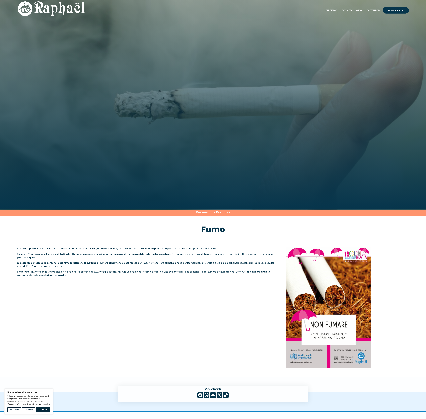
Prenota (365, 5)
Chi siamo (331, 10)
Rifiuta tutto (28, 410)
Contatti (381, 5)
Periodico (391, 5)
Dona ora (395, 10)
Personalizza (14, 410)
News (373, 5)
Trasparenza (402, 5)
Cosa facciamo (351, 10)
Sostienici (373, 10)
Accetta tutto (43, 410)
